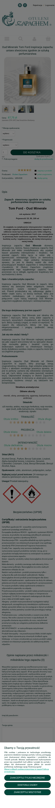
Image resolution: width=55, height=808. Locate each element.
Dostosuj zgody (28, 785)
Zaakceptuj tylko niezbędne (27, 778)
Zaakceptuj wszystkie (27, 792)
